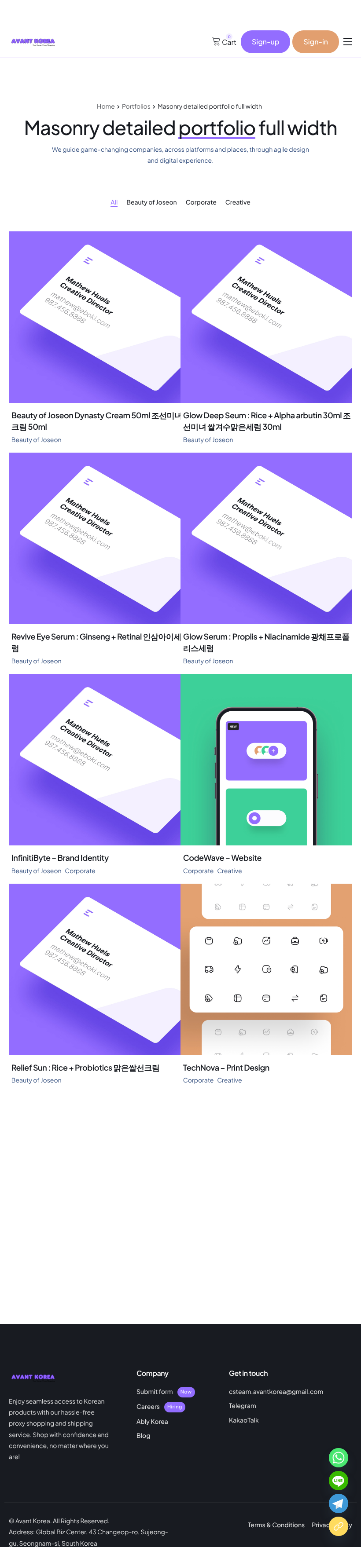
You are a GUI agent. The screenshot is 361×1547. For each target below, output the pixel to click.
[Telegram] (338, 1503)
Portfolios (136, 106)
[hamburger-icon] (347, 41)
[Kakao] (338, 1526)
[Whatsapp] (338, 1457)
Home (106, 106)
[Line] (338, 1480)
